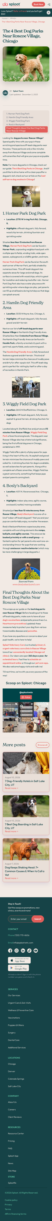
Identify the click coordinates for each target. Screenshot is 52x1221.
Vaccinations (14, 1017)
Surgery (11, 1032)
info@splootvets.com (20, 942)
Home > (5, 18)
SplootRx (12, 1182)
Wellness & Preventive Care (21, 1010)
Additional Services (17, 1047)
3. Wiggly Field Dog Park (18, 120)
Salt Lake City (14, 1086)
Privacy (8, 1204)
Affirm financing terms (15, 1213)
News (10, 1163)
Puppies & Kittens (16, 1025)
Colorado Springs (16, 1078)
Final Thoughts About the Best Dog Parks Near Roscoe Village (25, 129)
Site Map (12, 1170)
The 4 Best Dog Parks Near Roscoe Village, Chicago (23, 21)
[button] (49, 4)
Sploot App (13, 1155)
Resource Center (16, 1133)
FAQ (10, 1148)
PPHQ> (13, 18)
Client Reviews (15, 1117)
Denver (11, 1071)
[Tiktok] (29, 950)
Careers (12, 1109)
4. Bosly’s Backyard (15, 124)
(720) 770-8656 (18, 935)
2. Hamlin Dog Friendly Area (19, 117)
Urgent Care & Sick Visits (19, 1002)
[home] (11, 4)
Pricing (11, 1141)
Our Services (14, 995)
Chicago (12, 1064)
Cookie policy (11, 1200)
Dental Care (13, 1040)
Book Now (38, 4)
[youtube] (36, 950)
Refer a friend (20, 11)
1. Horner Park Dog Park (17, 113)
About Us (12, 1102)
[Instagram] (10, 950)
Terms (8, 1209)
